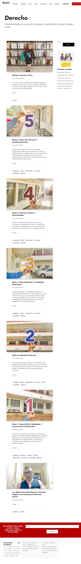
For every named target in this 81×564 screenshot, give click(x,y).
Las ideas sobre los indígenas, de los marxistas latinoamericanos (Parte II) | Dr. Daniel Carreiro (65, 86)
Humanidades (16, 173)
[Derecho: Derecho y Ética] (30, 56)
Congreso (29, 455)
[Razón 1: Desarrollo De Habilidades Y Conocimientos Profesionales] (30, 405)
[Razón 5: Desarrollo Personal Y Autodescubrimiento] (30, 120)
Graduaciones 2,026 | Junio (63, 72)
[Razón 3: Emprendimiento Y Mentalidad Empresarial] (30, 263)
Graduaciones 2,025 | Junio (63, 78)
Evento (43, 382)
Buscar (59, 42)
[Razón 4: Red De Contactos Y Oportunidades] (30, 193)
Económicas (37, 171)
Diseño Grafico (29, 171)
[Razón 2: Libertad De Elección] (30, 336)
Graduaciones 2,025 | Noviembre (65, 75)
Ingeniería (23, 173)
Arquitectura (16, 171)
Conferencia (23, 455)
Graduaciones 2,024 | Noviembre (65, 81)
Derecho (15, 100)
